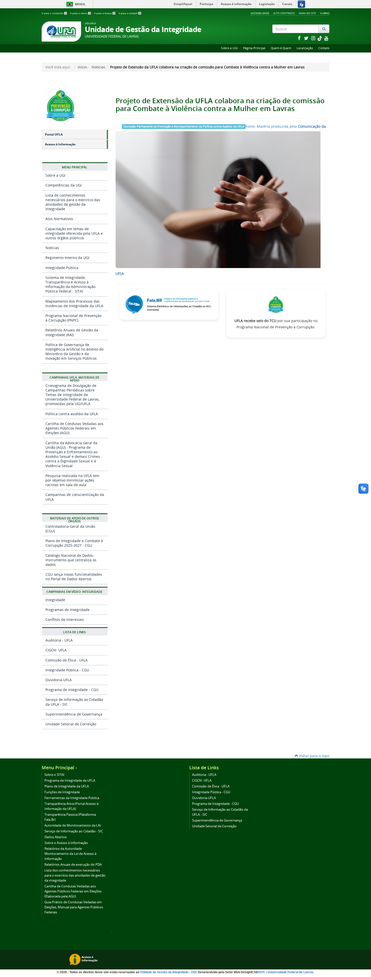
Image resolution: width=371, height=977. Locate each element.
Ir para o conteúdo (54, 13)
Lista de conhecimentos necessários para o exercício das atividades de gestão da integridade (72, 202)
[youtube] (326, 38)
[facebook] (299, 38)
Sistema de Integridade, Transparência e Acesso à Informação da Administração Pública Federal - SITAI (70, 284)
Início (82, 67)
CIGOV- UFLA (56, 650)
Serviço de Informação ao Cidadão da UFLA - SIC (74, 701)
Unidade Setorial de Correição (70, 724)
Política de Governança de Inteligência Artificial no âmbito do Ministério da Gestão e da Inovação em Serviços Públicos (74, 351)
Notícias (98, 67)
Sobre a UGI (229, 48)
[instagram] (313, 38)
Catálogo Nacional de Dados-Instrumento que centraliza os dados (70, 560)
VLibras (324, 13)
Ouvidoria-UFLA (58, 679)
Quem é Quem (281, 48)
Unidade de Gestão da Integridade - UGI (168, 972)
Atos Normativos (59, 218)
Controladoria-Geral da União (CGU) (70, 528)
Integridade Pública (61, 267)
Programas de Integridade (67, 609)
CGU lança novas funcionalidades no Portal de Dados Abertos (73, 576)
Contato (323, 48)
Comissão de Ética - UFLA (66, 660)
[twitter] (306, 38)
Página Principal (254, 48)
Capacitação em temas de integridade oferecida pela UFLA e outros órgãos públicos (74, 233)
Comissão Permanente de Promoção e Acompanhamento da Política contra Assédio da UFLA (183, 126)
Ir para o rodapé (130, 13)
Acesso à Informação (60, 144)
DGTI (261, 972)
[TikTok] (320, 38)
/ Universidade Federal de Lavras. (289, 972)
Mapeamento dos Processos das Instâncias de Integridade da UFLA (74, 303)
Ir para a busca (104, 13)
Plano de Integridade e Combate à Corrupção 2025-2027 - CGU (74, 543)
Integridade (55, 599)
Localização (305, 48)
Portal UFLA (54, 134)
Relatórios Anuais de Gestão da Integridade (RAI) (71, 332)
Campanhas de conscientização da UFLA (74, 496)
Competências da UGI (63, 185)
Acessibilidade (260, 13)
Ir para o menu (80, 13)
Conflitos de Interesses (64, 619)
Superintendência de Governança (73, 714)
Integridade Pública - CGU (67, 670)
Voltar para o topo (313, 755)
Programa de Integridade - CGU (71, 689)
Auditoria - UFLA (59, 640)
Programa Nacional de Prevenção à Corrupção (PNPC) (73, 318)
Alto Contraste (284, 13)
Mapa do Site (307, 13)
